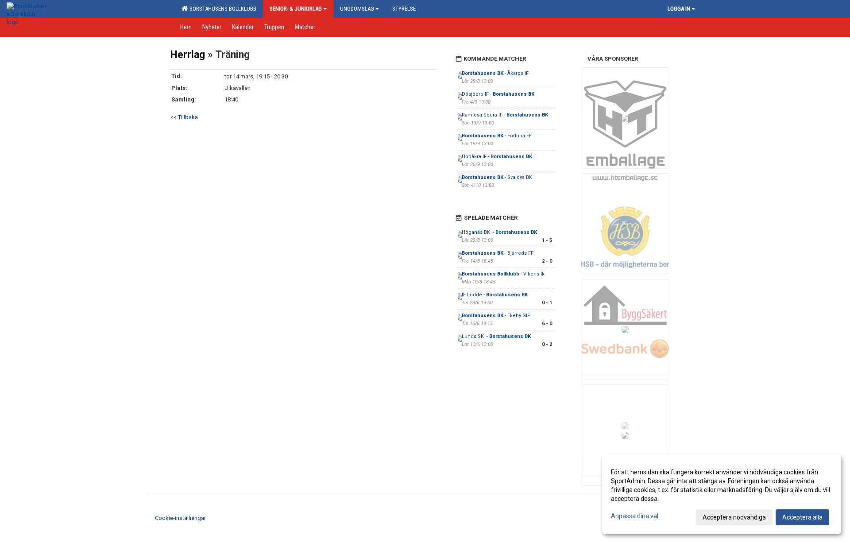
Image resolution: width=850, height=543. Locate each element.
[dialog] (721, 494)
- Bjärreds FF (497, 253)
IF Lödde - (495, 295)
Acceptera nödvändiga (734, 517)
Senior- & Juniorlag (296, 8)
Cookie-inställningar (180, 518)
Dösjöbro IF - (498, 94)
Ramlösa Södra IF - (505, 115)
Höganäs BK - (499, 232)
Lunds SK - (496, 336)
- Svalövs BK (497, 177)
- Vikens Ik (504, 274)
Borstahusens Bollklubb (221, 8)
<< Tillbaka (184, 117)
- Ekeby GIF (496, 315)
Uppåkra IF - (497, 156)
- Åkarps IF (496, 73)
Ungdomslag (357, 8)
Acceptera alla (802, 517)
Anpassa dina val (634, 516)
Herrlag (187, 55)
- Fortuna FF (497, 136)
